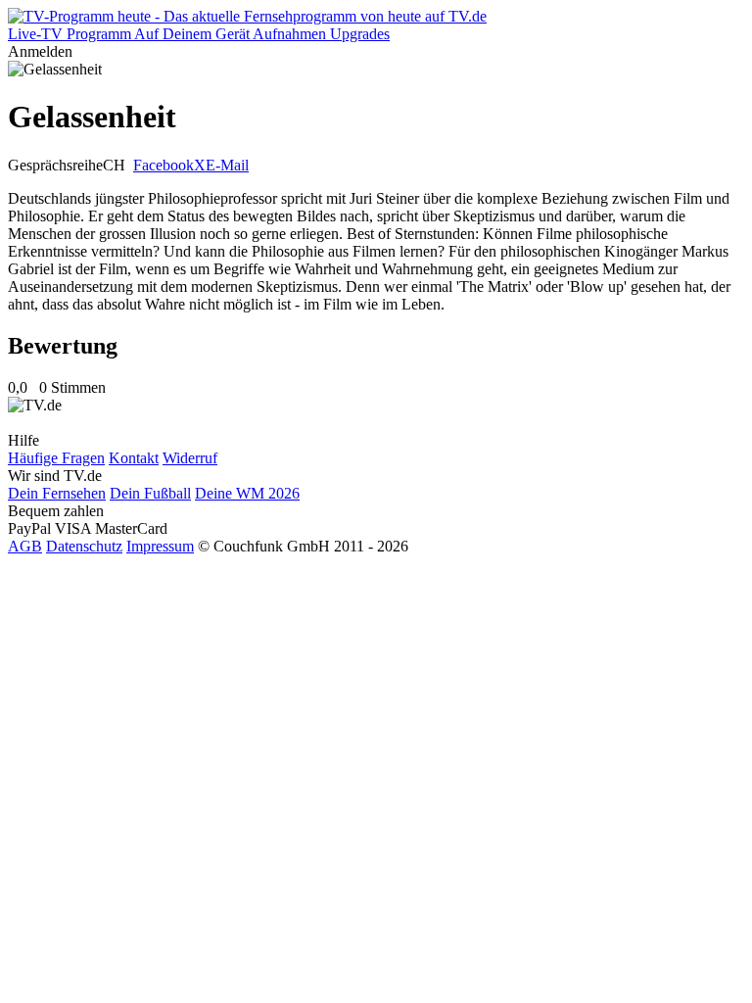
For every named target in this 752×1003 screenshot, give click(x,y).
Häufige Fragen (56, 458)
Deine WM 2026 (247, 493)
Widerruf (190, 458)
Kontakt (134, 458)
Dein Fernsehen (57, 493)
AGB (25, 546)
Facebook (163, 165)
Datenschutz (84, 546)
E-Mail (227, 165)
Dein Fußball (150, 493)
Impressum (160, 546)
